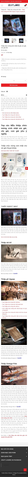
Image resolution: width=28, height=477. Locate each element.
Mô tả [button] (2, 95)
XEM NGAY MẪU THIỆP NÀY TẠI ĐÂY (10, 150)
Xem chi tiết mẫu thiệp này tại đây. (9, 237)
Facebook (6, 465)
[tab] (14, 95)
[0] (25, 6)
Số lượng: (3, 76)
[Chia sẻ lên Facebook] (7, 91)
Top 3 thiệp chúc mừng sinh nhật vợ (10, 306)
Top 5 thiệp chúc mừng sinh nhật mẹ (11, 115)
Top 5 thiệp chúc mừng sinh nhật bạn (11, 302)
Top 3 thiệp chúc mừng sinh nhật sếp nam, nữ (13, 119)
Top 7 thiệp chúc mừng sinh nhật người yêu (12, 304)
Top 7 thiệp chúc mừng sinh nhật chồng (11, 117)
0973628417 (7, 1)
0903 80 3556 (18, 1)
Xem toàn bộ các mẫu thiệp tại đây (10, 112)
